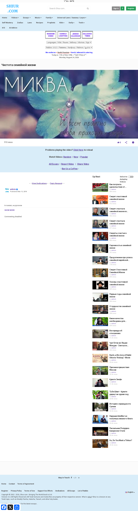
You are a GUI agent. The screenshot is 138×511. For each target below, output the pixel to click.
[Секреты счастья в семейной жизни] (100, 236)
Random (67, 157)
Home (4, 18)
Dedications (60, 491)
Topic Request (56, 183)
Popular (84, 157)
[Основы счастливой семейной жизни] (100, 285)
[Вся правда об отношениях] (100, 333)
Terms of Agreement (25, 484)
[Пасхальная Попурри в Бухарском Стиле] (100, 431)
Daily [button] (71, 23)
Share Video (83, 164)
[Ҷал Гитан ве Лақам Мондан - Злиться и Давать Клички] (100, 346)
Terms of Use (29, 491)
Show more (9, 210)
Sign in (116, 8)
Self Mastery (7, 23)
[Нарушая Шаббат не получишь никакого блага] (100, 419)
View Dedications (39, 183)
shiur (90, 497)
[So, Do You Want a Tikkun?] (100, 443)
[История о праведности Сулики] (100, 407)
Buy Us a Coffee (70, 168)
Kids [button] (61, 23)
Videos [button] (14, 18)
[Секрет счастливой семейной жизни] (100, 199)
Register (131, 8)
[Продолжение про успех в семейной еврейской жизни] (100, 260)
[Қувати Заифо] (100, 382)
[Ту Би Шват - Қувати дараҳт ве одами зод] (100, 394)
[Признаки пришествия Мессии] (100, 370)
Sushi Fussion (63, 52)
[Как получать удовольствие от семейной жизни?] (100, 187)
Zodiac (20, 23)
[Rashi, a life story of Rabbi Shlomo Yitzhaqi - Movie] (100, 358)
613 (3, 28)
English (130, 492)
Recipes (39, 23)
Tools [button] (81, 23)
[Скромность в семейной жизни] (100, 248)
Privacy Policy (16, 491)
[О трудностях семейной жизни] (100, 309)
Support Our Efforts (45, 491)
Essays (26, 18)
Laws (29, 23)
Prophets (51, 23)
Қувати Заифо (115, 379)
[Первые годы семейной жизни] (100, 297)
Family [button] (48, 18)
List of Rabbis (83, 491)
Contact (12, 484)
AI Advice (13, 28)
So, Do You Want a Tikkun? (120, 440)
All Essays (54, 164)
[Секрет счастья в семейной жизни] (100, 224)
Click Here (78, 150)
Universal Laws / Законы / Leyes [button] (71, 18)
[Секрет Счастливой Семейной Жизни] (100, 272)
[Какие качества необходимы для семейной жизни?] (100, 321)
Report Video (67, 164)
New (76, 157)
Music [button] (37, 18)
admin (13, 189)
